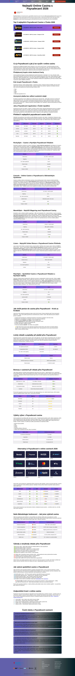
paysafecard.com (18, 626)
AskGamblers (38, 578)
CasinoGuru (45, 578)
